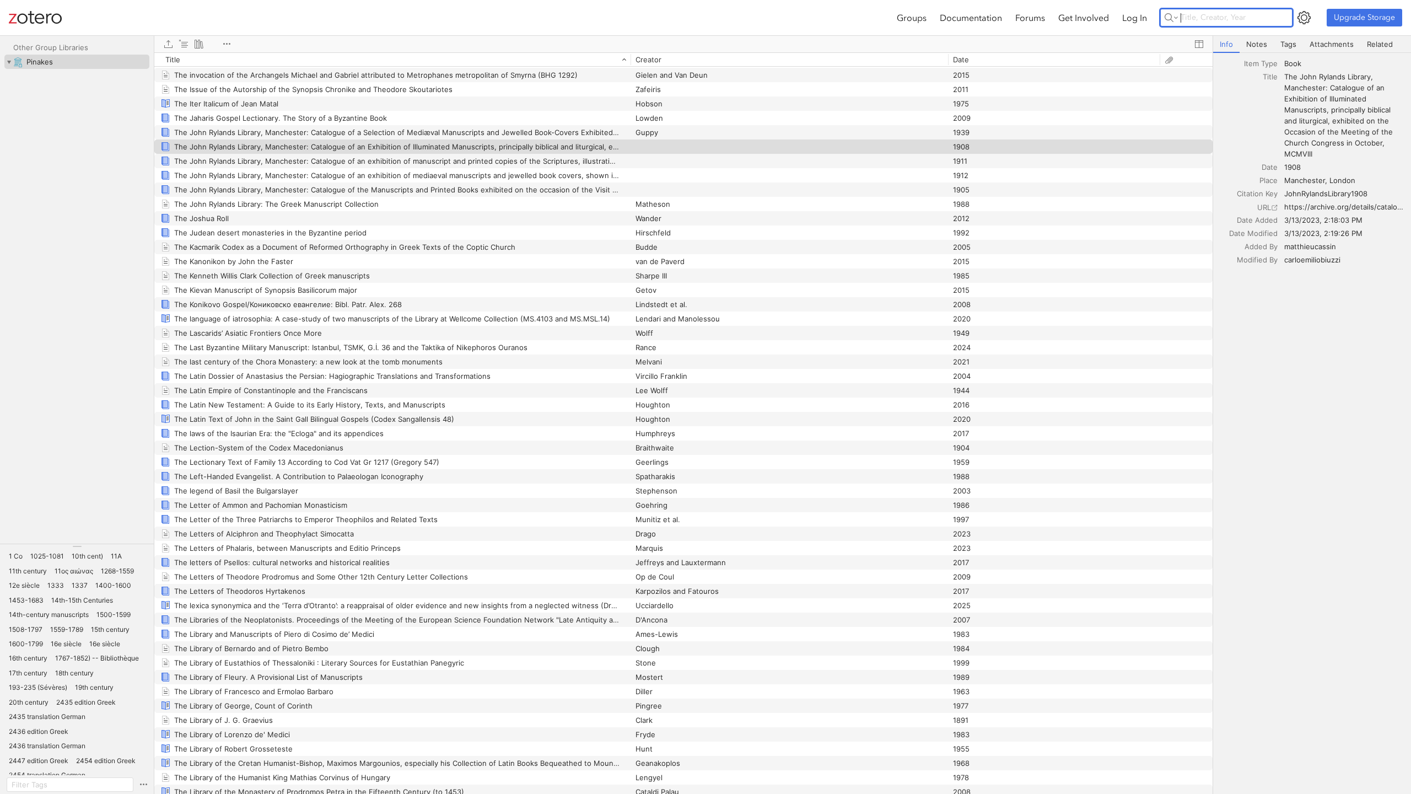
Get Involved (1083, 17)
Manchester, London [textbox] (1319, 180)
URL (1264, 207)
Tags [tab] (1288, 44)
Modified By (1257, 259)
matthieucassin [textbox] (1310, 246)
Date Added (1257, 220)
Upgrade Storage (1364, 17)
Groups (912, 17)
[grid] (683, 423)
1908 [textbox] (1292, 167)
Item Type (1261, 63)
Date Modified (1253, 233)
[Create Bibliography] (199, 44)
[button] (16, 556)
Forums (1030, 17)
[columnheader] (392, 59)
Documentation (971, 17)
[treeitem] (76, 62)
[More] (226, 44)
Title (1270, 76)
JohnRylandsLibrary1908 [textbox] (1325, 193)
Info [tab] (1226, 44)
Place (1268, 180)
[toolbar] (683, 44)
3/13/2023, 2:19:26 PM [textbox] (1323, 233)
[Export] (168, 44)
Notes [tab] (1256, 44)
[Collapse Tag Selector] (77, 546)
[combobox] (1344, 63)
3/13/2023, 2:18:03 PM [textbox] (1323, 220)
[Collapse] (8, 61)
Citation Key (1257, 193)
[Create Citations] (183, 44)
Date (1270, 167)
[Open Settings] (1304, 17)
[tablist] (1312, 44)
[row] (683, 59)
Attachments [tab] (1332, 44)
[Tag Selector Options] (143, 784)
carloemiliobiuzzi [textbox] (1312, 259)
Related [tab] (1380, 44)
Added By (1261, 246)
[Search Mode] (1171, 17)
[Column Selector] (1199, 44)
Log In (1134, 17)
